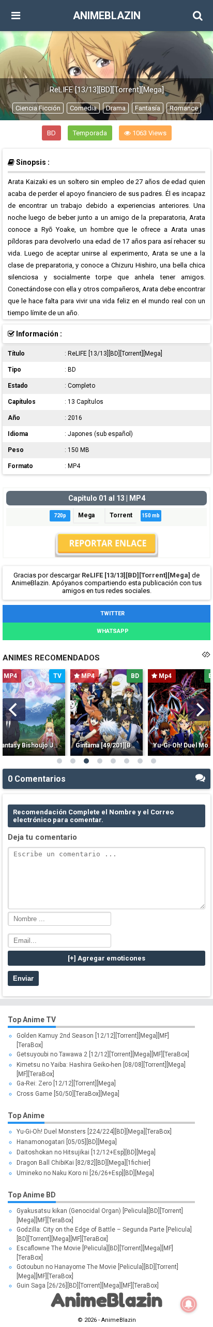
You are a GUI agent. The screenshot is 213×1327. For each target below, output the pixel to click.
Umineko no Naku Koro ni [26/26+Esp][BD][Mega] (85, 1173)
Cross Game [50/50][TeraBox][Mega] (68, 1093)
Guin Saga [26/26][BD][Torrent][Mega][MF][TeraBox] (88, 1285)
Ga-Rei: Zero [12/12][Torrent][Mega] (66, 1083)
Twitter (112, 613)
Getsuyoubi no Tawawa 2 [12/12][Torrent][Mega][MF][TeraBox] (103, 1054)
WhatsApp (112, 631)
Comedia (83, 108)
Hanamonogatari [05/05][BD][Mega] (67, 1142)
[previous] (14, 709)
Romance (184, 108)
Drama (116, 108)
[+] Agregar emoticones (106, 958)
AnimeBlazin (107, 15)
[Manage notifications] (188, 1304)
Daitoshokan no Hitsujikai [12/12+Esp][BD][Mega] (86, 1152)
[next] (199, 709)
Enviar (23, 978)
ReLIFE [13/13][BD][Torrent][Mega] (136, 575)
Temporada (90, 133)
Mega (86, 515)
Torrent (121, 515)
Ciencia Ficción (38, 108)
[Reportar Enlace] (106, 554)
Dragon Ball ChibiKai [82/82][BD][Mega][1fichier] (83, 1162)
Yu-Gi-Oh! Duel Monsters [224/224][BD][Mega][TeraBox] (94, 1131)
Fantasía (147, 108)
